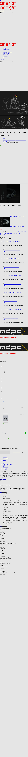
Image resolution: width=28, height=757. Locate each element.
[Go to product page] (15, 318)
